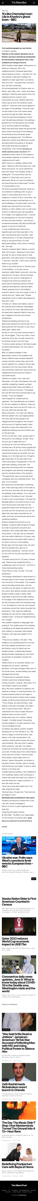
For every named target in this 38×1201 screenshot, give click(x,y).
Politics (8, 1192)
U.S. (9, 1190)
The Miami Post (6, 1060)
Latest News (16, 1192)
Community (6, 1030)
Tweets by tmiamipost (9, 1004)
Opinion (33, 1190)
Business (5, 1080)
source (4, 826)
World (5, 10)
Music (4, 1118)
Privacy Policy (28, 1192)
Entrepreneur (24, 1190)
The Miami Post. (22, 1195)
